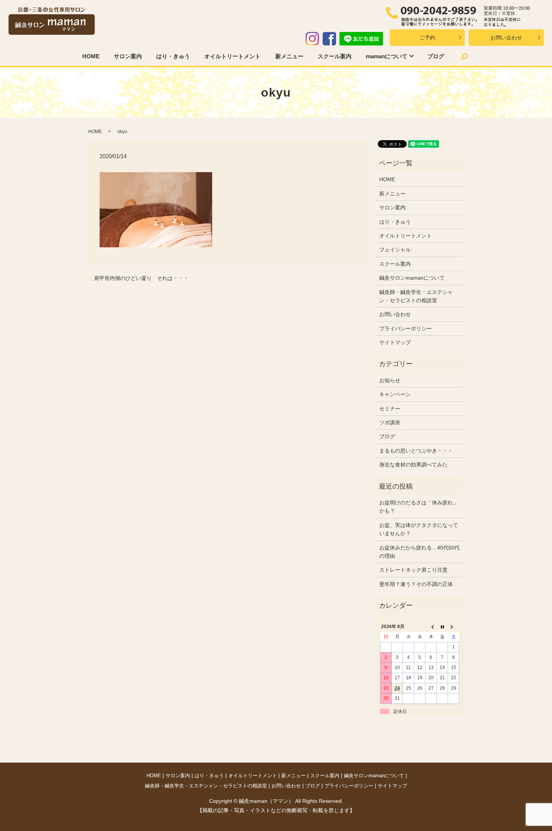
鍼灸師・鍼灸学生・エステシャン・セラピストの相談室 (416, 296)
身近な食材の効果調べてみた (413, 465)
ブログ (435, 56)
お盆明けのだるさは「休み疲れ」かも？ (418, 507)
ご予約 (427, 38)
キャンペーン (395, 394)
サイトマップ (395, 342)
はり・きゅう (173, 56)
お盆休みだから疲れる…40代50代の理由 (419, 552)
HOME (91, 56)
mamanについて (386, 56)
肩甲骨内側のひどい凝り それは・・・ (141, 278)
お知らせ (389, 380)
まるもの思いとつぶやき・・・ (416, 451)
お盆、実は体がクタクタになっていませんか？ (418, 529)
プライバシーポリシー (405, 328)
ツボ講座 (389, 422)
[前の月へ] (431, 627)
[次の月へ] (453, 627)
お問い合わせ (506, 38)
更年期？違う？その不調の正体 (416, 584)
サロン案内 (128, 56)
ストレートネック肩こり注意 (413, 570)
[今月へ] (442, 627)
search (464, 56)
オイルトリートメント (232, 56)
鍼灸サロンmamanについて (412, 278)
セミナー (389, 409)
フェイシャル (395, 250)
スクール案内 (334, 56)
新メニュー (289, 56)
